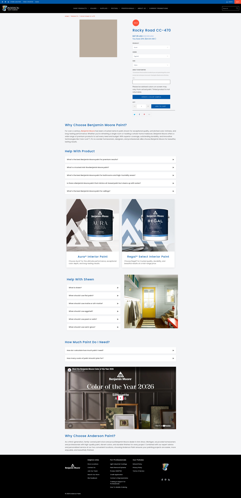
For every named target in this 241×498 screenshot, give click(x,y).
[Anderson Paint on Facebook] (2, 2)
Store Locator (16, 2)
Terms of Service (138, 471)
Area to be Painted (151, 74)
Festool (115, 8)
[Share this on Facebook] (139, 114)
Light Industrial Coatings (118, 464)
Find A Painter (28, 2)
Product (136, 43)
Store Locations (93, 464)
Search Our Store (93, 475)
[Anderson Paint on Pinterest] (5, 2)
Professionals (128, 8)
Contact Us (91, 467)
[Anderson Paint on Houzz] (8, 2)
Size (134, 61)
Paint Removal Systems (118, 467)
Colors (93, 8)
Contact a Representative (119, 478)
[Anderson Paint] (10, 8)
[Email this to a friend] (149, 114)
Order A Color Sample (151, 97)
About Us (142, 8)
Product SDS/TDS (116, 471)
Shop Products (80, 8)
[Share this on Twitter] (135, 114)
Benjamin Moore (88, 131)
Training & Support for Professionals (117, 483)
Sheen (135, 52)
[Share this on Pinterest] (144, 114)
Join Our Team (93, 471)
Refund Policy (137, 464)
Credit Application (116, 475)
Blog (37, 2)
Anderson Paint (75, 494)
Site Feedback (92, 478)
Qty (134, 102)
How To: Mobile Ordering (118, 487)
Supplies (104, 8)
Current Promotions (158, 8)
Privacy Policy (137, 467)
